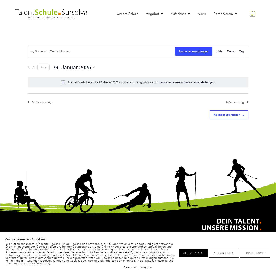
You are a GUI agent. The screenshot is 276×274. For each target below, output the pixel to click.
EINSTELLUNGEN (255, 253)
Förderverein (223, 14)
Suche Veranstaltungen (194, 51)
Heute (43, 66)
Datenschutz (131, 267)
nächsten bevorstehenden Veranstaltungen (186, 82)
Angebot (152, 14)
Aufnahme (178, 14)
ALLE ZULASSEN (193, 253)
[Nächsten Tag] (33, 67)
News (202, 14)
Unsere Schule (127, 14)
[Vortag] (29, 67)
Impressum (146, 267)
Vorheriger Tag (42, 102)
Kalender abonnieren (226, 115)
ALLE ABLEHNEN (223, 253)
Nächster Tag (235, 102)
